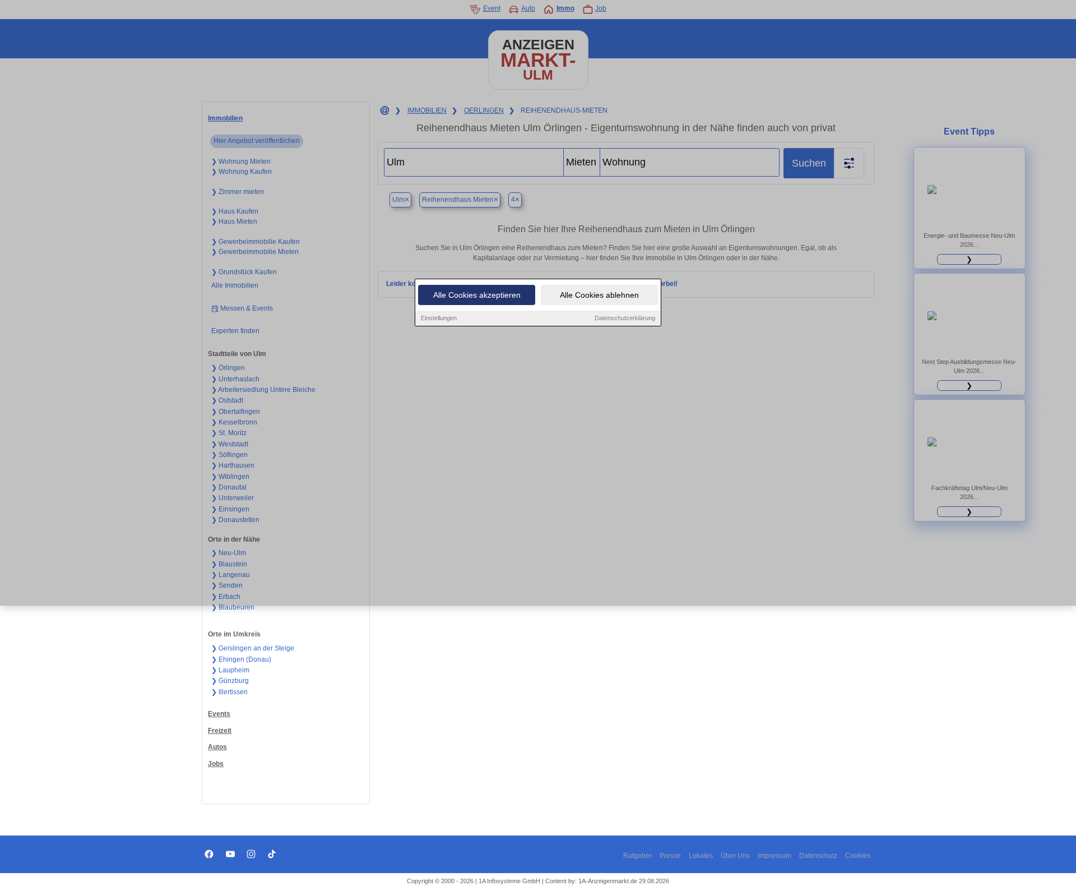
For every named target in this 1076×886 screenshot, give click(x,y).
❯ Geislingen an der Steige (252, 648)
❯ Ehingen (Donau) (241, 659)
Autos (217, 747)
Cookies (857, 856)
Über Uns (735, 856)
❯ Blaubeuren (232, 607)
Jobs (216, 764)
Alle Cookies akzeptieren (477, 294)
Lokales (701, 856)
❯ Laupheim (230, 670)
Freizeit (219, 731)
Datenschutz (818, 856)
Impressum (774, 856)
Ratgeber (637, 856)
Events (219, 714)
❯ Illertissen (229, 692)
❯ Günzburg (230, 681)
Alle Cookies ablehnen (599, 294)
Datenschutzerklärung (625, 318)
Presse (670, 856)
